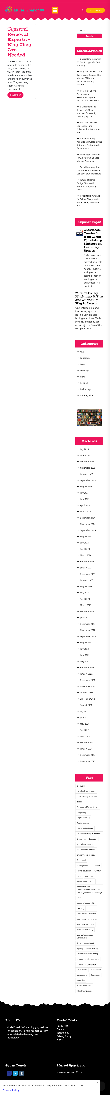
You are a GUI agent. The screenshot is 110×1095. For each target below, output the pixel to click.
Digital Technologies (85, 828)
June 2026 (85, 455)
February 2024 (87, 561)
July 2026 (84, 449)
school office (96, 969)
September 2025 (88, 480)
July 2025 (84, 492)
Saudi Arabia (82, 969)
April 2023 (85, 599)
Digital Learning (83, 818)
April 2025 (85, 505)
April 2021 (85, 730)
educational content (85, 844)
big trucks (81, 786)
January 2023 (86, 617)
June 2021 (85, 717)
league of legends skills (86, 903)
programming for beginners (88, 959)
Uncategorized (87, 395)
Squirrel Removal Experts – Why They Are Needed (19, 42)
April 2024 (85, 549)
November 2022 (87, 630)
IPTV (78, 898)
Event (82, 364)
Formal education (84, 871)
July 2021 (84, 711)
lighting (80, 948)
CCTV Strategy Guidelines (87, 796)
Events (60, 1029)
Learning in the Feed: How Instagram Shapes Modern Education (89, 157)
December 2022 (87, 624)
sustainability (82, 975)
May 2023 (84, 592)
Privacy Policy (64, 1036)
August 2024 (86, 536)
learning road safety (85, 929)
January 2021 (86, 748)
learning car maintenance (87, 919)
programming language (86, 964)
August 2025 (86, 486)
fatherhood (81, 860)
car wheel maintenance (86, 791)
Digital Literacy (83, 823)
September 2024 (88, 530)
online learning (92, 948)
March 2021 (85, 736)
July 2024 (84, 542)
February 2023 (87, 611)
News (82, 376)
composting (81, 812)
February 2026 (87, 461)
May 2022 (84, 661)
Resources (62, 1025)
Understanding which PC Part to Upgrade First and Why (89, 62)
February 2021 (87, 742)
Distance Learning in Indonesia (89, 833)
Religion (84, 382)
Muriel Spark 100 (29, 10)
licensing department (85, 943)
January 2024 (86, 567)
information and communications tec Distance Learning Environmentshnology (89, 890)
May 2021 (84, 723)
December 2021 (87, 680)
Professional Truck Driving (87, 954)
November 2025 (87, 467)
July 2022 (84, 649)
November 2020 (87, 761)
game (79, 876)
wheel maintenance (85, 991)
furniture (98, 871)
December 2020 (87, 755)
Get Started (95, 10)
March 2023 (85, 605)
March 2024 (85, 555)
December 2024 (87, 517)
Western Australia (84, 985)
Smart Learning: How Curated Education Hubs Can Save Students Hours (89, 170)
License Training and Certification (85, 936)
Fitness (97, 865)
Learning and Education (86, 914)
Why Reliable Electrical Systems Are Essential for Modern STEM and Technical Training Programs (89, 78)
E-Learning (81, 839)
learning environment (85, 924)
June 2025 (85, 499)
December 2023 (87, 574)
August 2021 (86, 705)
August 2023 (86, 586)
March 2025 (85, 511)
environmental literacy (86, 855)
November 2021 (87, 686)
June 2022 (85, 655)
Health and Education (85, 881)
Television (81, 980)
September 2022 (88, 636)
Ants (82, 351)
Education (85, 358)
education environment (86, 849)
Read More (15, 95)
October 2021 (86, 692)
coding (79, 802)
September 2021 (88, 698)
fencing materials (84, 865)
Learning (84, 370)
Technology (85, 389)
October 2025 (86, 474)
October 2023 (86, 580)
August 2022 (86, 642)
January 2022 (86, 673)
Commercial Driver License (88, 807)
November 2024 (87, 524)
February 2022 (87, 667)
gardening (89, 876)
